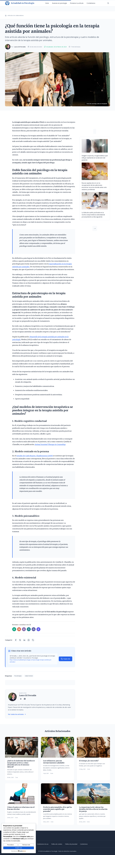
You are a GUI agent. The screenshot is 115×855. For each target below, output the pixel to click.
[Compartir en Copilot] (34, 629)
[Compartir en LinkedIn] (24, 640)
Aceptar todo (18, 848)
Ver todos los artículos (16, 714)
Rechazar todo (26, 844)
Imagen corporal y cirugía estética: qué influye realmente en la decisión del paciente (95, 158)
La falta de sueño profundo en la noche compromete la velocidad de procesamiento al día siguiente (93, 215)
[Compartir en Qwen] (38, 629)
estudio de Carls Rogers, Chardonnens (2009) (35, 456)
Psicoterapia (17, 676)
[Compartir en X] (20, 640)
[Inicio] (5, 15)
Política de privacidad (71, 844)
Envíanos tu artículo (76, 3)
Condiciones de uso (42, 844)
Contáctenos (91, 3)
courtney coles (95, 103)
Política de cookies (56, 844)
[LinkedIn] (24, 699)
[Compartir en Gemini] (24, 629)
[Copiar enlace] (33, 640)
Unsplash (104, 103)
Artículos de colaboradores (16, 15)
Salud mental (29, 676)
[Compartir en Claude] (19, 629)
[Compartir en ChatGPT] (14, 629)
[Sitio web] (20, 699)
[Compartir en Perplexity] (29, 629)
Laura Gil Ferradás (27, 695)
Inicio (47, 3)
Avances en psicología (59, 3)
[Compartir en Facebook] (16, 640)
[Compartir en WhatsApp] (28, 640)
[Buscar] (108, 3)
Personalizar (10, 844)
